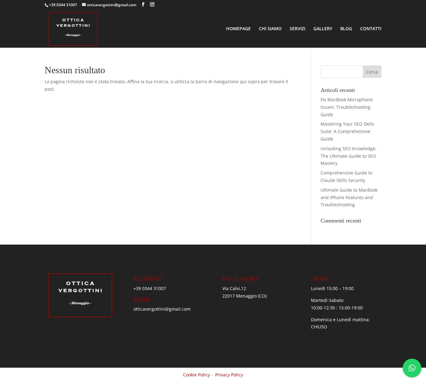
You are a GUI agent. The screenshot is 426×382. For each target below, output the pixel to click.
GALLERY (322, 28)
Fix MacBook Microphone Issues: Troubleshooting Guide (347, 107)
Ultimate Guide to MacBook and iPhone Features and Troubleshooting (349, 197)
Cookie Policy (196, 375)
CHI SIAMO (270, 28)
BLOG (346, 28)
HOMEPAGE (238, 28)
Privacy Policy (229, 375)
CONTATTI (370, 28)
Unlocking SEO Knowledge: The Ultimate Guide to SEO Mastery (348, 156)
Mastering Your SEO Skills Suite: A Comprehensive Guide (347, 131)
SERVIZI (297, 28)
